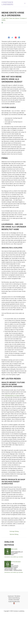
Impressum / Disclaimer (14, 596)
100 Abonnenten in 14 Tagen (12, 395)
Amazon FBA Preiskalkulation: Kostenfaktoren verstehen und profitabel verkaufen (13, 567)
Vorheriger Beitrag (14, 531)
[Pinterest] (15, 37)
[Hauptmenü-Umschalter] (24, 3)
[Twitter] (12, 37)
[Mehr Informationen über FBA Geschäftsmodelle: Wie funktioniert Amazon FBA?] (10, 549)
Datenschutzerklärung (14, 598)
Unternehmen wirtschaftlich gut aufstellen (13, 556)
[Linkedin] (19, 37)
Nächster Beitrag (14, 534)
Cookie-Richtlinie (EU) (14, 601)
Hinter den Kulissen (14, 18)
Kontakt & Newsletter (14, 599)
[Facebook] (9, 37)
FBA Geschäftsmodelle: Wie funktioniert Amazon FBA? (13, 553)
